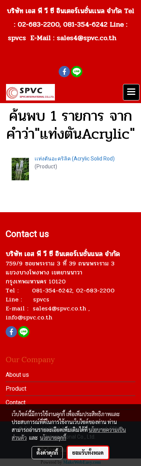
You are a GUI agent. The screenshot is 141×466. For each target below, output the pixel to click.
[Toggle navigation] (131, 92)
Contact (16, 402)
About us (17, 374)
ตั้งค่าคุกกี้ (47, 452)
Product (16, 388)
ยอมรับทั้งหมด (88, 452)
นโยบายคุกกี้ (53, 437)
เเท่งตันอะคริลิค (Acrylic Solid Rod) (75, 159)
